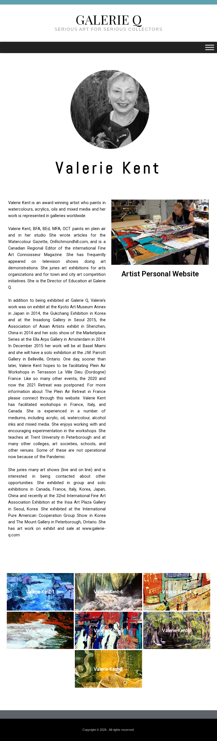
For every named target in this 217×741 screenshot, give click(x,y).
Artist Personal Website (160, 274)
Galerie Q (109, 19)
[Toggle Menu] (209, 47)
